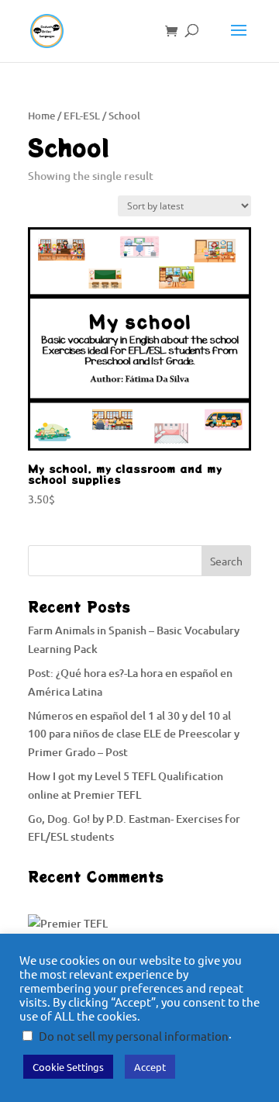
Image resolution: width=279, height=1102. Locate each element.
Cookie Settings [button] (68, 1066)
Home (41, 116)
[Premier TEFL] (68, 923)
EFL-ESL (82, 116)
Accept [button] (150, 1066)
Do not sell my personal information (134, 1035)
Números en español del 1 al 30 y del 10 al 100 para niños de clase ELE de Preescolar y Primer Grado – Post (133, 734)
